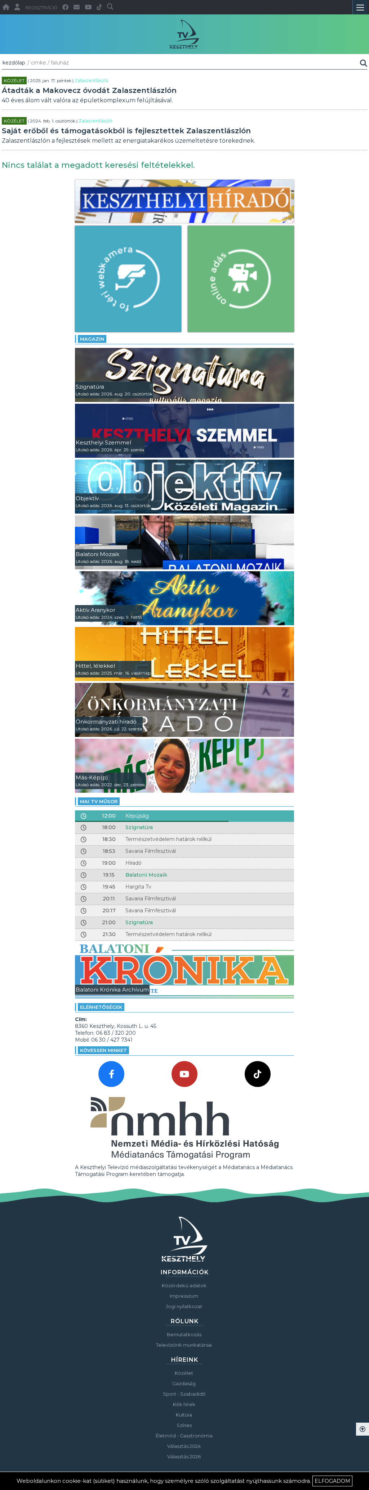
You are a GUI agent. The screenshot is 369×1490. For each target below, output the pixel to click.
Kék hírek (184, 1404)
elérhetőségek (101, 1007)
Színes (184, 1425)
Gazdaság (184, 1383)
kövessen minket (103, 1050)
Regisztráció (41, 7)
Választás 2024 (184, 1446)
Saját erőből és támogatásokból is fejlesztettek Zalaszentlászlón (126, 130)
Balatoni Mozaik (146, 875)
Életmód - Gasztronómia (184, 1435)
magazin (92, 339)
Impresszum (184, 1296)
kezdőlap (14, 62)
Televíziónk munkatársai (184, 1345)
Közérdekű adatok (184, 1285)
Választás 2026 (184, 1456)
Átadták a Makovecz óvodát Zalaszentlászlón (89, 90)
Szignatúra (139, 827)
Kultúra (184, 1415)
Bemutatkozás (184, 1334)
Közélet (14, 80)
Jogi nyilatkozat (184, 1306)
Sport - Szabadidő (184, 1394)
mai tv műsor (98, 801)
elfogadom (332, 1481)
